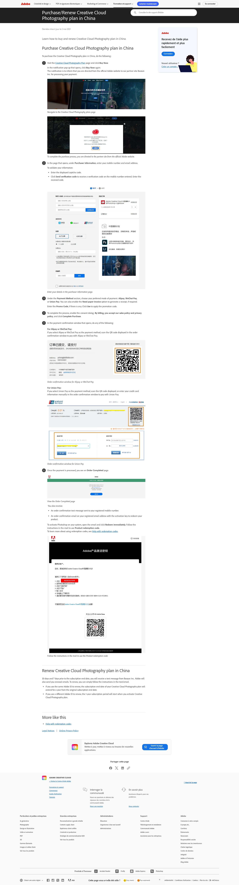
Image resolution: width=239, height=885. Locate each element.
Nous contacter (134, 806)
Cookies (195, 880)
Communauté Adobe (147, 828)
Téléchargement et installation (150, 825)
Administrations (105, 828)
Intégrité (183, 855)
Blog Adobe (184, 862)
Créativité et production (68, 832)
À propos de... (185, 825)
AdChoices (215, 880)
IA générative (24, 821)
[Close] (159, 879)
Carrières (184, 828)
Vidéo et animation (26, 832)
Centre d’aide (144, 821)
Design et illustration (27, 828)
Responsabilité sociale (188, 840)
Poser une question (96, 806)
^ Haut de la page (190, 782)
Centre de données (187, 851)
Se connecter (210, 4)
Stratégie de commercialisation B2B (72, 836)
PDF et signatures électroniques (68, 4)
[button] (199, 4)
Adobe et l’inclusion (187, 858)
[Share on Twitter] (116, 769)
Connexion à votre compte (189, 821)
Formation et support (122, 4)
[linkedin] (62, 880)
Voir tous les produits (27, 851)
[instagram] (53, 880)
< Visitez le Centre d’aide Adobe (60, 781)
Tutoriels (52, 797)
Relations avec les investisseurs (191, 843)
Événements (185, 832)
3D (21, 840)
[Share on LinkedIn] (122, 769)
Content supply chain (67, 825)
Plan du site (204, 880)
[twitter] (57, 880)
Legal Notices (48, 730)
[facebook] (48, 880)
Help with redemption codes (105, 531)
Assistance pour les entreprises (150, 836)
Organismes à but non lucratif (110, 825)
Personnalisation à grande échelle (71, 821)
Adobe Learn (144, 832)
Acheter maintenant (148, 4)
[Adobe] (25, 4)
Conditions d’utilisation (183, 880)
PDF (21, 836)
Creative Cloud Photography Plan (70, 63)
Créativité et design (41, 4)
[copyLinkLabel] (128, 769)
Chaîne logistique (186, 847)
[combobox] (164, 12)
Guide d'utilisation (55, 794)
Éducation (103, 821)
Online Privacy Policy (68, 730)
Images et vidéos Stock (28, 847)
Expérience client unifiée (68, 828)
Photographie (24, 825)
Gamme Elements (26, 843)
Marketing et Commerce (96, 4)
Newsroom (184, 836)
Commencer (53, 791)
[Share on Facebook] (110, 769)
